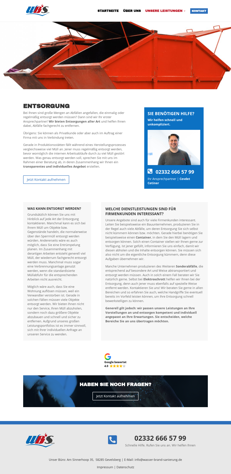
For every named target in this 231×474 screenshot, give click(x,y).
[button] (115, 360)
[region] (115, 55)
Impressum (105, 467)
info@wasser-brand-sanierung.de (158, 460)
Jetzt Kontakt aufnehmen (46, 179)
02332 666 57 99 (175, 171)
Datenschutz (125, 467)
